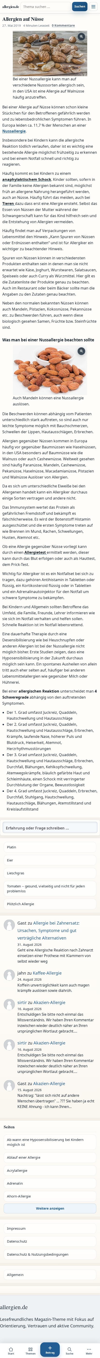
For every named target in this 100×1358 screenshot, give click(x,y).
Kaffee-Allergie (47, 973)
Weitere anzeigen (50, 1208)
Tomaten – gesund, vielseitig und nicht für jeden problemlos (46, 888)
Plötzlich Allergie (20, 903)
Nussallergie (14, 131)
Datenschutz (17, 1241)
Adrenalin (15, 1183)
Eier (10, 860)
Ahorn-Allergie (19, 1196)
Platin (11, 847)
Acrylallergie (17, 1170)
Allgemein (15, 1274)
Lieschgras (15, 873)
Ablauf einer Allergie (23, 1157)
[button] (50, 53)
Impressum (16, 1228)
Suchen (79, 6)
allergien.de (10, 6)
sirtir (22, 1002)
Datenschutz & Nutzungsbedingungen (37, 1254)
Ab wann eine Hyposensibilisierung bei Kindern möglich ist (45, 1142)
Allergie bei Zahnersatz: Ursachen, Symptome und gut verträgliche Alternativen (48, 930)
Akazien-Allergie (49, 1002)
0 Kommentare (63, 25)
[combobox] (45, 6)
